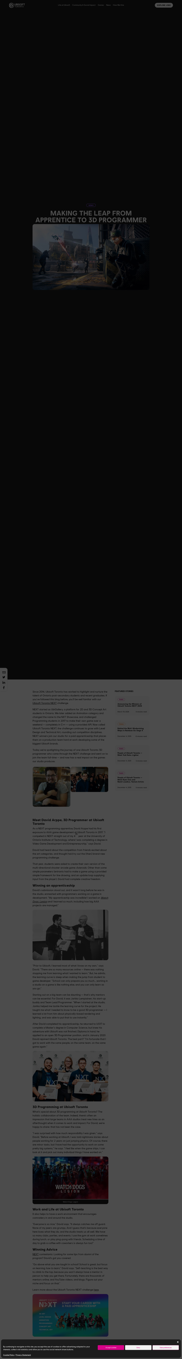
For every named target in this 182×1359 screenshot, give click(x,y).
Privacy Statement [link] (23, 1355)
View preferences (166, 1347)
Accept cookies (111, 1347)
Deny (138, 1347)
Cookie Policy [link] (9, 1355)
